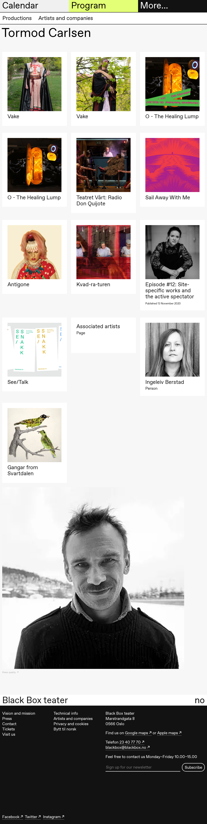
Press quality (9, 672)
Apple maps (167, 732)
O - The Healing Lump (172, 116)
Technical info (66, 713)
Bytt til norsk (65, 729)
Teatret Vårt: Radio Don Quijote (99, 200)
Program (88, 5)
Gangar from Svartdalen (22, 470)
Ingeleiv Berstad (164, 382)
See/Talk (17, 382)
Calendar (20, 5)
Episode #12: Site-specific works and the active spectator (169, 290)
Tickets (8, 729)
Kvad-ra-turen (93, 284)
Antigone (18, 284)
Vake (13, 116)
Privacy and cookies (71, 723)
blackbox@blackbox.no (126, 747)
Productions (17, 18)
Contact (9, 723)
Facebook (10, 816)
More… (154, 5)
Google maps (136, 732)
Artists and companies (65, 18)
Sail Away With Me (167, 197)
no (200, 700)
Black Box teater (35, 700)
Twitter (31, 816)
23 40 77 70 (130, 742)
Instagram (52, 816)
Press (7, 718)
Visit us (8, 734)
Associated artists (98, 326)
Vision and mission (18, 713)
